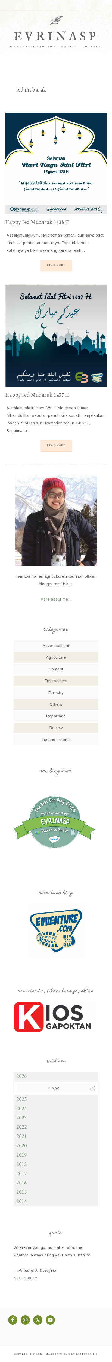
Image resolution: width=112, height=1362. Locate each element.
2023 (21, 1118)
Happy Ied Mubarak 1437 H (37, 395)
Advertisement (56, 645)
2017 (21, 1174)
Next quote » (25, 1278)
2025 (21, 1099)
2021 (21, 1136)
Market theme (58, 1353)
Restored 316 (87, 1353)
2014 (21, 1201)
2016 (21, 1183)
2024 (21, 1109)
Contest (56, 669)
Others (56, 704)
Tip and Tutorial (56, 739)
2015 (21, 1192)
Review (56, 728)
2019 (21, 1155)
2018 (21, 1164)
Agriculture (56, 657)
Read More (56, 265)
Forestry (56, 692)
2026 (21, 1076)
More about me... (56, 599)
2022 (21, 1127)
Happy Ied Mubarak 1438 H (37, 222)
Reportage (56, 716)
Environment (56, 681)
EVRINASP (56, 37)
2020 (21, 1146)
